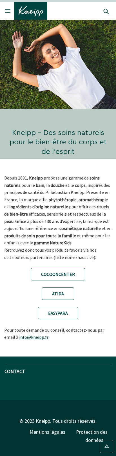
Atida (58, 293)
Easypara (58, 313)
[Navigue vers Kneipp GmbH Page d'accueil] (30, 10)
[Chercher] (105, 11)
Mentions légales (47, 432)
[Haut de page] (106, 446)
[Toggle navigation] (7, 10)
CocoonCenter (58, 274)
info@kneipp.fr (33, 337)
